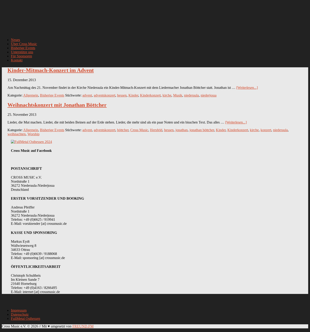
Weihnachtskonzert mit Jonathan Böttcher (57, 105)
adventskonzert (104, 95)
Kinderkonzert (150, 95)
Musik (177, 95)
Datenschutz (20, 314)
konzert (266, 130)
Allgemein (30, 95)
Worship (33, 134)
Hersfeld (156, 130)
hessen (122, 95)
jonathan (181, 130)
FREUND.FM (82, 326)
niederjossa (209, 95)
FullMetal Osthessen (25, 318)
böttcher (122, 130)
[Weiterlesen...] (247, 88)
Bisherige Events (52, 95)
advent (87, 95)
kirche (166, 95)
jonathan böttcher (201, 130)
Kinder (133, 95)
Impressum (19, 310)
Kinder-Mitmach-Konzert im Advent (50, 70)
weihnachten (16, 134)
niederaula (191, 95)
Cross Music (139, 130)
